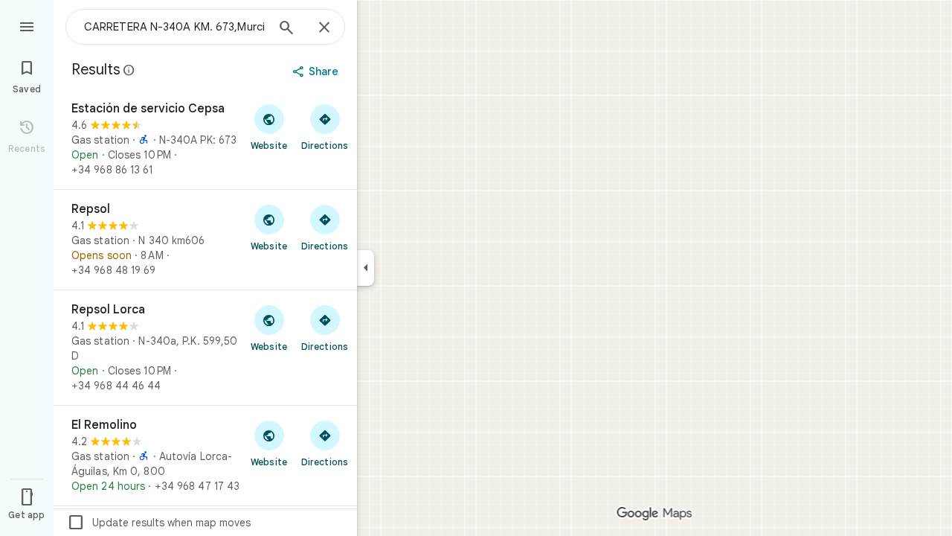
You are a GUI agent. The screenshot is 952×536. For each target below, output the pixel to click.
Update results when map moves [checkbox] (159, 523)
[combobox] (175, 27)
